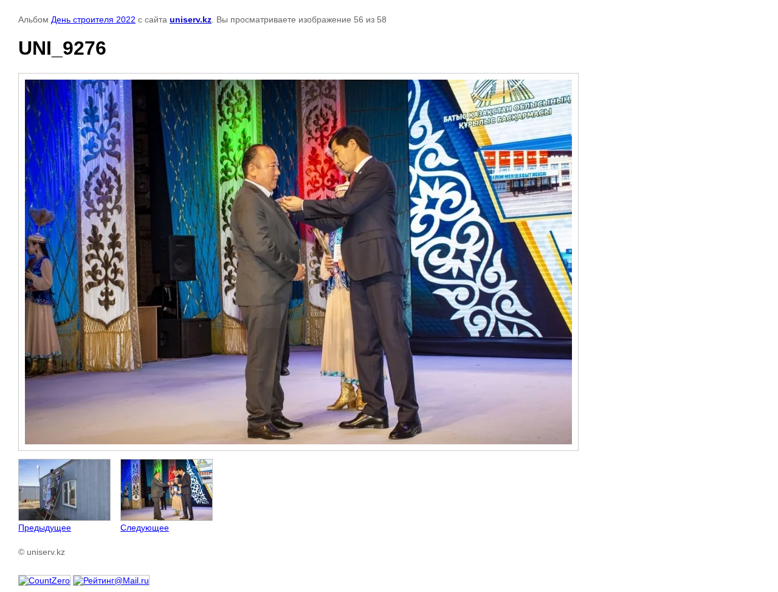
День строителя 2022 (93, 19)
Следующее (144, 527)
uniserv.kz (191, 19)
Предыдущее (44, 527)
